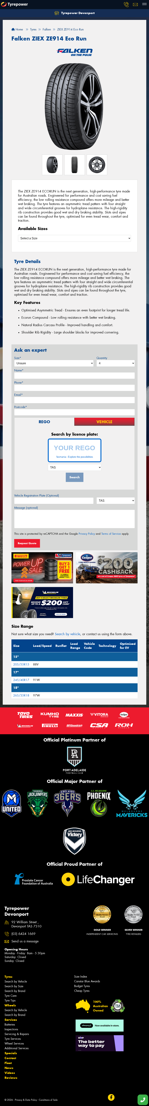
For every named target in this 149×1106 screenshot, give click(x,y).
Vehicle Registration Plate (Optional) (36, 495)
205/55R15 (21, 664)
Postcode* (20, 407)
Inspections (11, 1029)
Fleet (8, 1063)
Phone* (18, 383)
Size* (17, 358)
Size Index (80, 976)
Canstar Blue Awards (87, 981)
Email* (18, 395)
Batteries (10, 1024)
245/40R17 (21, 680)
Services (11, 1020)
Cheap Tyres (81, 991)
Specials (11, 1053)
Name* (18, 370)
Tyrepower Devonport (77, 13)
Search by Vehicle (16, 981)
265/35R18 (21, 695)
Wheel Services (14, 1043)
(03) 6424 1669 (23, 934)
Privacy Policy (87, 534)
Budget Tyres (82, 986)
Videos (10, 1073)
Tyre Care (11, 996)
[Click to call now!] (126, 4)
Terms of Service (111, 534)
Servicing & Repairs (17, 1034)
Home (19, 29)
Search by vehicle (67, 634)
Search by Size (14, 986)
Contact (10, 1058)
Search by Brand (15, 991)
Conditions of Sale (48, 1099)
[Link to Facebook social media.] (111, 1097)
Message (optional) (26, 508)
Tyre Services (13, 1039)
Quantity (101, 358)
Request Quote (27, 543)
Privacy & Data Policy (26, 1099)
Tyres (8, 977)
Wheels (10, 1005)
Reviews (11, 1078)
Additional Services (17, 1048)
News (9, 1068)
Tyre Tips (10, 1000)
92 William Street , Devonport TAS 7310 (26, 924)
